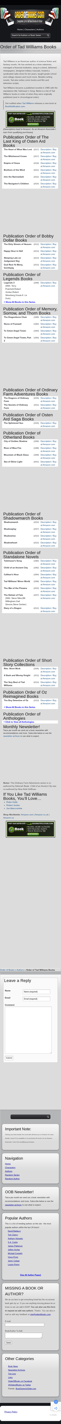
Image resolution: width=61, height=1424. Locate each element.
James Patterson (15, 1246)
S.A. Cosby (13, 1242)
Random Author (12, 1178)
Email (7, 998)
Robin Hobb (11, 802)
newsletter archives (11, 736)
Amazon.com (27, 814)
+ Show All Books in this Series (19, 302)
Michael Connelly (15, 1253)
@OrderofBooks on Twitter (19, 1385)
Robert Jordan (13, 805)
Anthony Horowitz (15, 1238)
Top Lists (12, 1374)
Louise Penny (14, 1264)
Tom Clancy (13, 1235)
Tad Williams (28, 103)
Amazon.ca (8, 818)
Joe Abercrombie (14, 808)
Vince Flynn (13, 1257)
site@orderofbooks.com (40, 1314)
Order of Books (7, 970)
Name (8, 990)
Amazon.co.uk (41, 814)
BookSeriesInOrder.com (26, 1389)
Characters (30, 29)
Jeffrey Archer (14, 1250)
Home (20, 29)
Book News (13, 1366)
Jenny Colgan (14, 1261)
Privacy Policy (10, 1412)
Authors (40, 29)
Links (10, 1377)
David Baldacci (14, 1231)
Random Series (12, 1175)
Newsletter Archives (16, 1370)
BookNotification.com (15, 106)
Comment (10, 1005)
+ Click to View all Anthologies (19, 722)
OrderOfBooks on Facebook (20, 1381)
